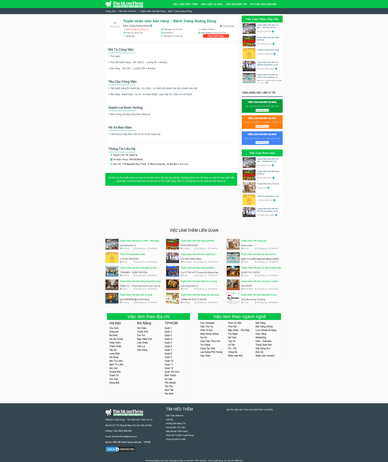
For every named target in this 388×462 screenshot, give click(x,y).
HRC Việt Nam (201, 461)
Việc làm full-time (127, 11)
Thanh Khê (142, 331)
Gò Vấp (168, 379)
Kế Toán (232, 337)
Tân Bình (169, 393)
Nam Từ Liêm (116, 364)
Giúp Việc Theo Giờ (210, 341)
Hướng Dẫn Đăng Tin (176, 423)
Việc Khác (205, 355)
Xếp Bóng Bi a (263, 348)
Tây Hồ (113, 349)
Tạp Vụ (232, 341)
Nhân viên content (265, 355)
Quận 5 (168, 342)
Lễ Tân (231, 344)
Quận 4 (168, 339)
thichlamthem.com (190, 177)
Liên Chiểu (142, 342)
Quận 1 (168, 328)
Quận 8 (168, 353)
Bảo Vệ (259, 352)
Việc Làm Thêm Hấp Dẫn (262, 19)
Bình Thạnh (170, 375)
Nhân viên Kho (235, 355)
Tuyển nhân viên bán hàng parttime (198, 240)
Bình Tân (169, 390)
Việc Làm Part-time (262, 153)
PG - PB (232, 348)
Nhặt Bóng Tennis (209, 333)
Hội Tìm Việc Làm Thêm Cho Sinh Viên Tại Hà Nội (250, 409)
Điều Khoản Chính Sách (177, 431)
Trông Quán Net (264, 344)
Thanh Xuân (115, 346)
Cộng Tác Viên (207, 348)
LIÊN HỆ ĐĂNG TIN (236, 4)
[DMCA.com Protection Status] (120, 449)
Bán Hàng (261, 322)
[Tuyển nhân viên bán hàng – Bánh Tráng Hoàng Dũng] (115, 24)
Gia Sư (203, 337)
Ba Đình (113, 335)
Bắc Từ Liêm (116, 360)
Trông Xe (232, 352)
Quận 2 (168, 331)
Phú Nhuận (170, 382)
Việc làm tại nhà (211, 4)
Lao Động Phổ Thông (211, 352)
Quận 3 (168, 335)
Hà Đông (113, 357)
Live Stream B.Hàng (266, 330)
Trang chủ (110, 11)
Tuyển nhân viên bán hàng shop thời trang (140, 281)
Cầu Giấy (114, 328)
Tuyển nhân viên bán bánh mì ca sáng (199, 281)
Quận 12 (169, 368)
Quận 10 (169, 360)
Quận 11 (169, 364)
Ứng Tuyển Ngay (216, 36)
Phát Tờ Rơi (206, 330)
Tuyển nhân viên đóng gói (268, 184)
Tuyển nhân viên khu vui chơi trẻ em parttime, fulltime (267, 77)
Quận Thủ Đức (172, 371)
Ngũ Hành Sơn (144, 339)
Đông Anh (114, 382)
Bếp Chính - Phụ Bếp (238, 330)
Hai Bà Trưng (116, 339)
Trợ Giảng (205, 344)
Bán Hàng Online (264, 326)
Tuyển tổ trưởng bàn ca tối (268, 50)
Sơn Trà (141, 335)
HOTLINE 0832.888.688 (263, 4)
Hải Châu (141, 328)
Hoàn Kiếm (115, 342)
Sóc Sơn (113, 379)
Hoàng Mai (115, 371)
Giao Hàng (261, 333)
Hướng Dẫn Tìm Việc (175, 427)
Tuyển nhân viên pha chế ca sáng (136, 295)
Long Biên (114, 353)
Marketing (261, 337)
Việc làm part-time (185, 4)
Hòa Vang (142, 349)
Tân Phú (169, 386)
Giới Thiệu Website (174, 415)
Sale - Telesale (263, 341)
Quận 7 (168, 349)
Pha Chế (232, 326)
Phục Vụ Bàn (234, 322)
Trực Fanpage (207, 322)
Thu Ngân (233, 333)
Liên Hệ (169, 419)
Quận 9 (168, 357)
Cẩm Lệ (141, 346)
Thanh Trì (114, 375)
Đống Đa (113, 331)
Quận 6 (168, 346)
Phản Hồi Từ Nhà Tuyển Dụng (180, 435)
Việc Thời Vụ (206, 326)
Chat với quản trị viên (176, 439)
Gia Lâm (113, 368)
